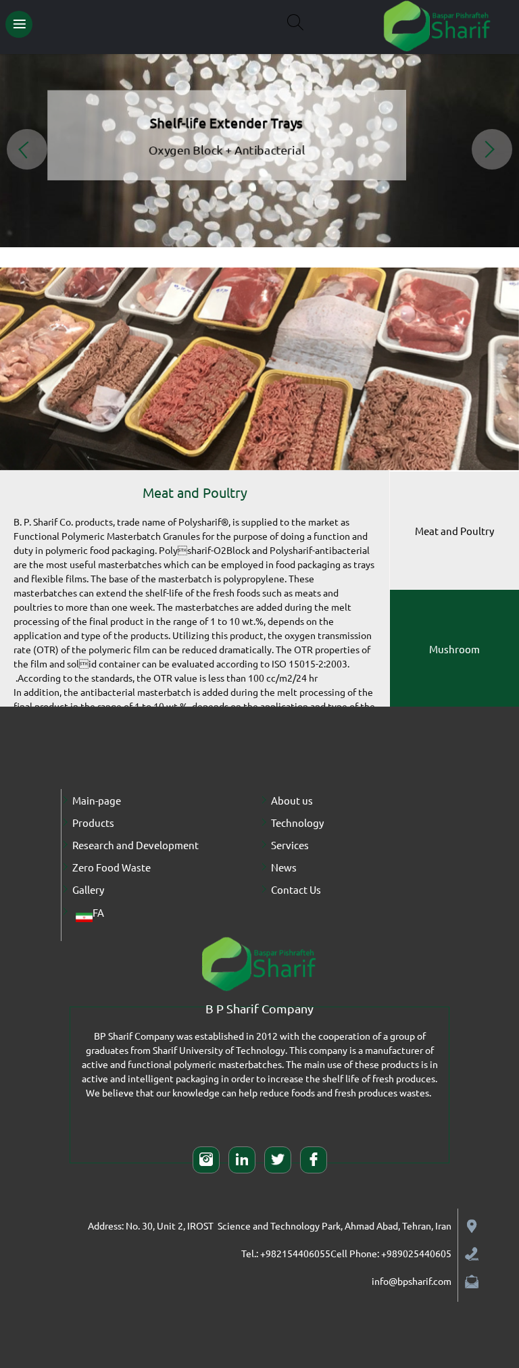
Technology (297, 822)
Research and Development (135, 844)
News (284, 867)
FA (98, 912)
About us (292, 800)
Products (93, 822)
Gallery (88, 889)
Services (290, 844)
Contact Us (296, 889)
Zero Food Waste (111, 867)
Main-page (96, 800)
